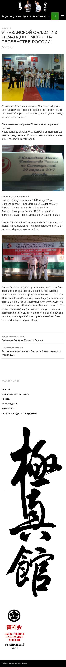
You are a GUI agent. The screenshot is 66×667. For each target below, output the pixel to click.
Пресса (5, 398)
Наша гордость (9, 403)
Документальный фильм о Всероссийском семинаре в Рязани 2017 (31, 351)
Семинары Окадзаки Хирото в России (22, 338)
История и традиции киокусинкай (19, 413)
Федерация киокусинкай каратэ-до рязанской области (26, 16)
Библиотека (8, 408)
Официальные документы (15, 394)
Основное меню (62, 16)
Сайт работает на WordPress (14, 663)
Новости (6, 28)
